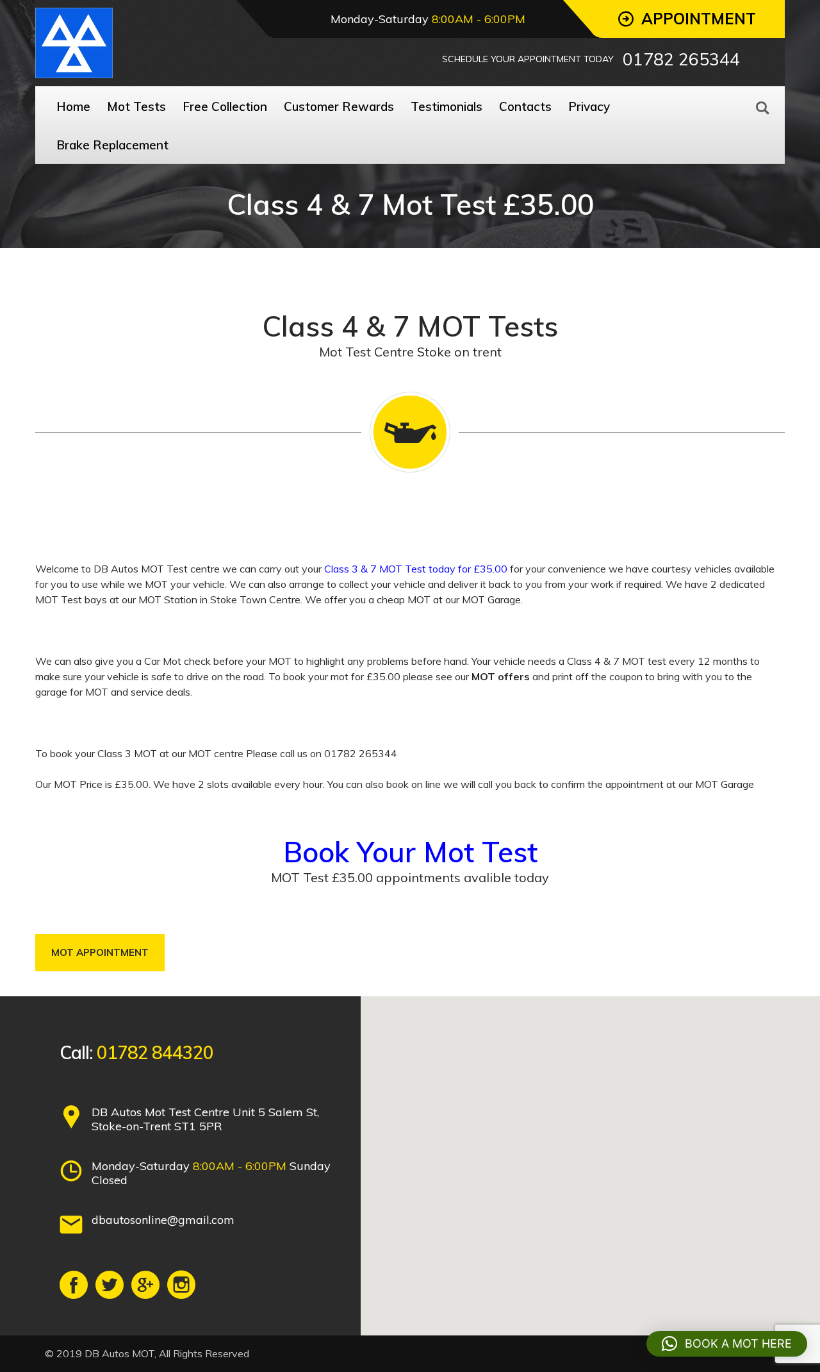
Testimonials (446, 106)
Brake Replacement (112, 145)
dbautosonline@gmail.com (163, 1219)
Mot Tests (136, 106)
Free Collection (225, 106)
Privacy (589, 106)
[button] (726, 1344)
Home (73, 106)
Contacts (525, 106)
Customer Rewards (339, 106)
